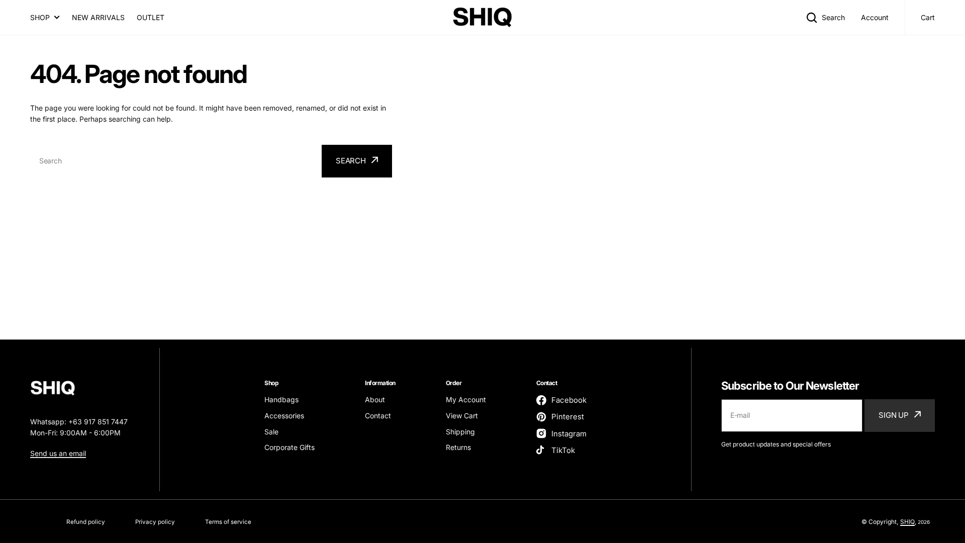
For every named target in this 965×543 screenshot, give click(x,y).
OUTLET (150, 17)
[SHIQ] (482, 17)
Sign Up (894, 415)
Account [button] (875, 17)
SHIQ (907, 521)
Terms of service (228, 521)
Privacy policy (155, 521)
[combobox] (174, 161)
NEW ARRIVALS (98, 17)
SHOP (40, 17)
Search (833, 17)
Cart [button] (928, 17)
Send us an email (58, 453)
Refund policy (85, 521)
